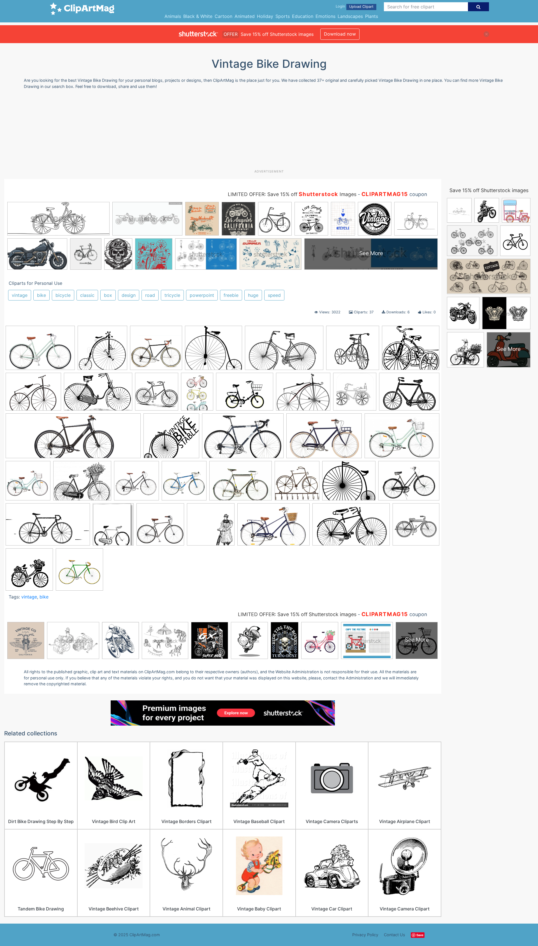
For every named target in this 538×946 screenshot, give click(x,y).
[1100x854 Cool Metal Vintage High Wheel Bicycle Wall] (33, 394)
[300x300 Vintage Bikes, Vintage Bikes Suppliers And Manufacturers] (160, 527)
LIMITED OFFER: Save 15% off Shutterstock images (297, 614)
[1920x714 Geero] (73, 439)
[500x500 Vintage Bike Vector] (79, 572)
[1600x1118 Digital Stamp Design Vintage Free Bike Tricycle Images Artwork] (409, 394)
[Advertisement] (269, 131)
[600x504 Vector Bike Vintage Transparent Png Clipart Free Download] (349, 483)
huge (253, 295)
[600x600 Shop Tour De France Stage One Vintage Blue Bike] (184, 483)
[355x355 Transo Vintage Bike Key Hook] (297, 483)
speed (274, 295)
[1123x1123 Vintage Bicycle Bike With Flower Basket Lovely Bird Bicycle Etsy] (29, 572)
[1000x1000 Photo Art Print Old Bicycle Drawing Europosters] (102, 350)
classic (87, 295)
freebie (231, 295)
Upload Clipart (361, 6)
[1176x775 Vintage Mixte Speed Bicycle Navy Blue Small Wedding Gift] (273, 527)
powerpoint (202, 295)
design (129, 295)
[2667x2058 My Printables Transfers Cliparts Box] (82, 483)
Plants (371, 16)
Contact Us (394, 934)
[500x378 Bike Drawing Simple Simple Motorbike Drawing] (244, 394)
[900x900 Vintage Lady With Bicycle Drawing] (210, 527)
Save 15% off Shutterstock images (488, 190)
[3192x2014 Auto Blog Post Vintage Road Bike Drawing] (98, 394)
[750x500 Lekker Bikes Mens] (324, 438)
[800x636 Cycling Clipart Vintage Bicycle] (303, 394)
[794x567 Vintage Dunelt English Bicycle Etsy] (409, 482)
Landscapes (350, 16)
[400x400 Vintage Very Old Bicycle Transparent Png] (416, 527)
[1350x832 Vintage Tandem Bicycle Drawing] (351, 527)
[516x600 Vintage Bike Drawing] (113, 527)
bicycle (63, 295)
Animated (245, 16)
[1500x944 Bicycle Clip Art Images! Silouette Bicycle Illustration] (284, 350)
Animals (172, 16)
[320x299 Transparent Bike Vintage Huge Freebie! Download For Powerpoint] (352, 350)
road (150, 295)
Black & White (197, 16)
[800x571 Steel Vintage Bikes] (241, 483)
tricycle (172, 295)
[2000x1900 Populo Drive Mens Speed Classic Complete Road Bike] (156, 350)
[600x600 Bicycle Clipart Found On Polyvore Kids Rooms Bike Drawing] (156, 394)
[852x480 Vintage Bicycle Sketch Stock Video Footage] (48, 527)
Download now (340, 34)
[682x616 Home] (171, 438)
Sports (282, 16)
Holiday (265, 16)
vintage (19, 295)
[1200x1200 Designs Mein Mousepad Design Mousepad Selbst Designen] (354, 394)
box (108, 295)
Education (302, 16)
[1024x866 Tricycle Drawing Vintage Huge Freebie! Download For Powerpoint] (410, 350)
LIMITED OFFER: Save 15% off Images (292, 194)
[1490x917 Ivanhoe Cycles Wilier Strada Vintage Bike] (242, 438)
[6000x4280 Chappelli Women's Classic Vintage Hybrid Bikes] (40, 350)
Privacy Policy (365, 934)
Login (340, 6)
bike (41, 295)
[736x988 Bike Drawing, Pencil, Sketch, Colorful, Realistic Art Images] (197, 394)
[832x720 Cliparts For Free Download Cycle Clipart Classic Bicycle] (213, 350)
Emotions (325, 16)
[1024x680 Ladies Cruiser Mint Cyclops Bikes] (402, 438)
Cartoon (223, 16)
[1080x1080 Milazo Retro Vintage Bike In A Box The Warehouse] (28, 483)
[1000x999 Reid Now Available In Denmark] (136, 483)
